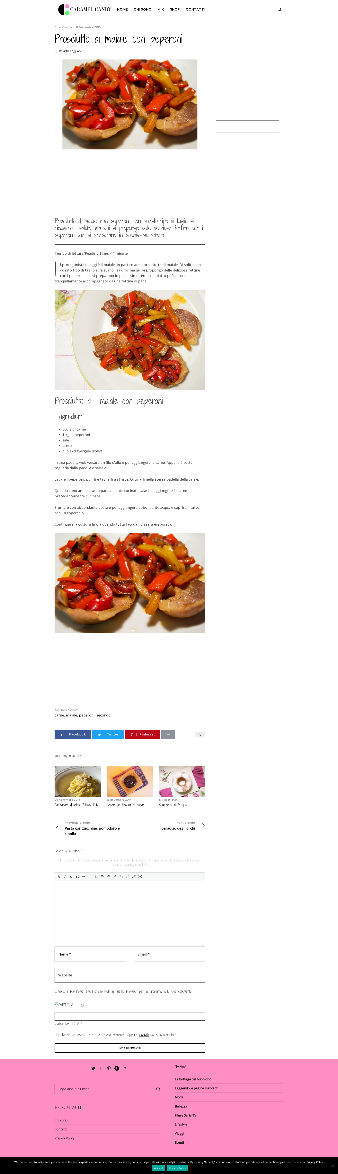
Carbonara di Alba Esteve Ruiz (76, 804)
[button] (58, 876)
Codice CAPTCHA (67, 1023)
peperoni (86, 715)
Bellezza (181, 1106)
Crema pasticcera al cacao (126, 804)
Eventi (179, 1142)
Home (122, 9)
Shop (175, 9)
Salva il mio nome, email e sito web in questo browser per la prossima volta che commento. (125, 991)
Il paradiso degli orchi (176, 826)
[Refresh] (82, 1004)
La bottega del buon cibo (193, 1079)
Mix (160, 9)
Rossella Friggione (70, 51)
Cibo (58, 27)
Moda (179, 1097)
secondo (103, 715)
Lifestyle (181, 1124)
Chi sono (143, 9)
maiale (71, 715)
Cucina (67, 27)
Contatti (195, 9)
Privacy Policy (64, 1138)
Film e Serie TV (185, 1115)
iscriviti (144, 1034)
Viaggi (179, 1133)
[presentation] (58, 876)
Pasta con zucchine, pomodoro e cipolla (92, 828)
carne (59, 715)
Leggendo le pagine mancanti (196, 1088)
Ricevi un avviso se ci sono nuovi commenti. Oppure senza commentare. (118, 1034)
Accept (158, 1168)
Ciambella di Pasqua (173, 804)
